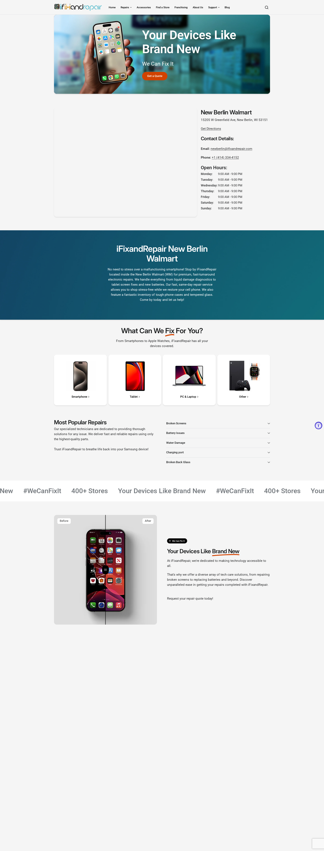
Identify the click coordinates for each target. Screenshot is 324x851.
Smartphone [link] (79, 396)
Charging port (175, 452)
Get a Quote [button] (154, 76)
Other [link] (242, 396)
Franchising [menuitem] (181, 7)
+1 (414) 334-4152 (225, 157)
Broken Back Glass (178, 462)
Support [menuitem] (212, 7)
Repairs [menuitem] (125, 7)
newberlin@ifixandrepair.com (231, 149)
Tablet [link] (134, 396)
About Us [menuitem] (198, 7)
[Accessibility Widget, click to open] (318, 425)
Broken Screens (176, 423)
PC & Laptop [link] (188, 396)
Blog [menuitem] (227, 7)
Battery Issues (175, 433)
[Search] (266, 7)
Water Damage (175, 442)
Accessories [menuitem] (144, 7)
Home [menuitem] (112, 7)
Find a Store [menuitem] (162, 7)
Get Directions (211, 129)
